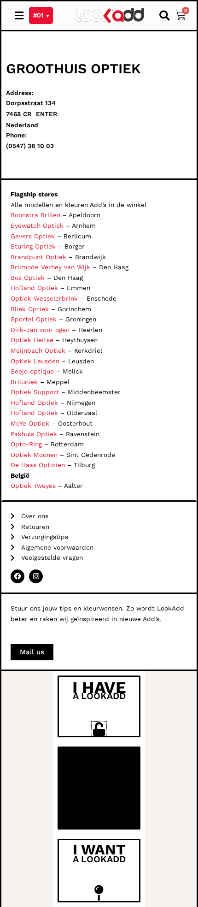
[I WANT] (99, 893)
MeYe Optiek (30, 423)
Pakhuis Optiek (34, 434)
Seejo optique (32, 371)
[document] (99, 789)
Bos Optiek (28, 277)
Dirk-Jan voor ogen (40, 329)
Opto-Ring (26, 444)
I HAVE (99, 687)
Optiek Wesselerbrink (44, 298)
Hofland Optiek (34, 287)
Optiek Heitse (32, 340)
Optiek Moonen (34, 454)
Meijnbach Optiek (38, 350)
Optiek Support (35, 392)
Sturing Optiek (33, 246)
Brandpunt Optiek (38, 257)
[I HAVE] (99, 729)
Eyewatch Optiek (37, 225)
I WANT (99, 849)
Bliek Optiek (30, 309)
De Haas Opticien (38, 464)
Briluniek (24, 381)
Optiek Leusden (35, 361)
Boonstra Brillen (35, 215)
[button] (165, 16)
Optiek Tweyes (33, 485)
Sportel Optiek (34, 319)
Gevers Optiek (33, 236)
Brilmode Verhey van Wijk (50, 267)
